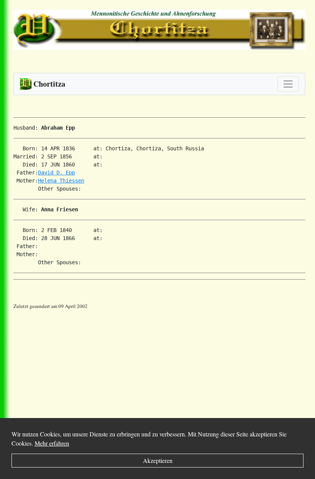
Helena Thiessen (61, 181)
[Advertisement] (164, 364)
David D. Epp (56, 173)
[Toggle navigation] (288, 84)
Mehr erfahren (52, 443)
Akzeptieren (157, 460)
